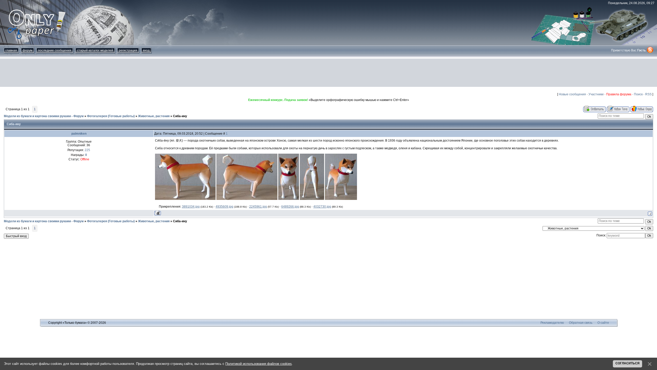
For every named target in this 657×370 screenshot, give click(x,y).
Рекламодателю (552, 323)
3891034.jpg (191, 206)
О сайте (603, 323)
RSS (648, 94)
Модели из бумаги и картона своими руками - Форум (44, 116)
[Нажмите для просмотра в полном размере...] (185, 199)
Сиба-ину (180, 116)
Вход (146, 50)
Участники (596, 94)
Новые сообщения (572, 94)
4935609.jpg (224, 206)
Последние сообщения (54, 50)
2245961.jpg (258, 206)
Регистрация (128, 50)
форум (27, 50)
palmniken (78, 133)
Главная (11, 50)
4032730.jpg (322, 206)
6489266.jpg (290, 206)
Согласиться (627, 363)
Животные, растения (154, 116)
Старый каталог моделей (95, 50)
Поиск (638, 94)
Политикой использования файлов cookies (258, 364)
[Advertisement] (328, 72)
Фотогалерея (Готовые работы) (111, 116)
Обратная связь (580, 323)
